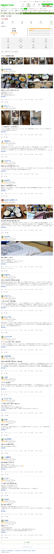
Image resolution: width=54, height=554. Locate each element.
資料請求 (33, 550)
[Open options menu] (52, 69)
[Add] (51, 16)
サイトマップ (31, 1)
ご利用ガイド (25, 1)
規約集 (29, 550)
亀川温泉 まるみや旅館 (6, 16)
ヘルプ (20, 1)
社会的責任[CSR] (18, 550)
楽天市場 (44, 1)
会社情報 (3, 550)
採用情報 (25, 550)
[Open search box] (2, 51)
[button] (4, 60)
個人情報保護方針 (10, 550)
